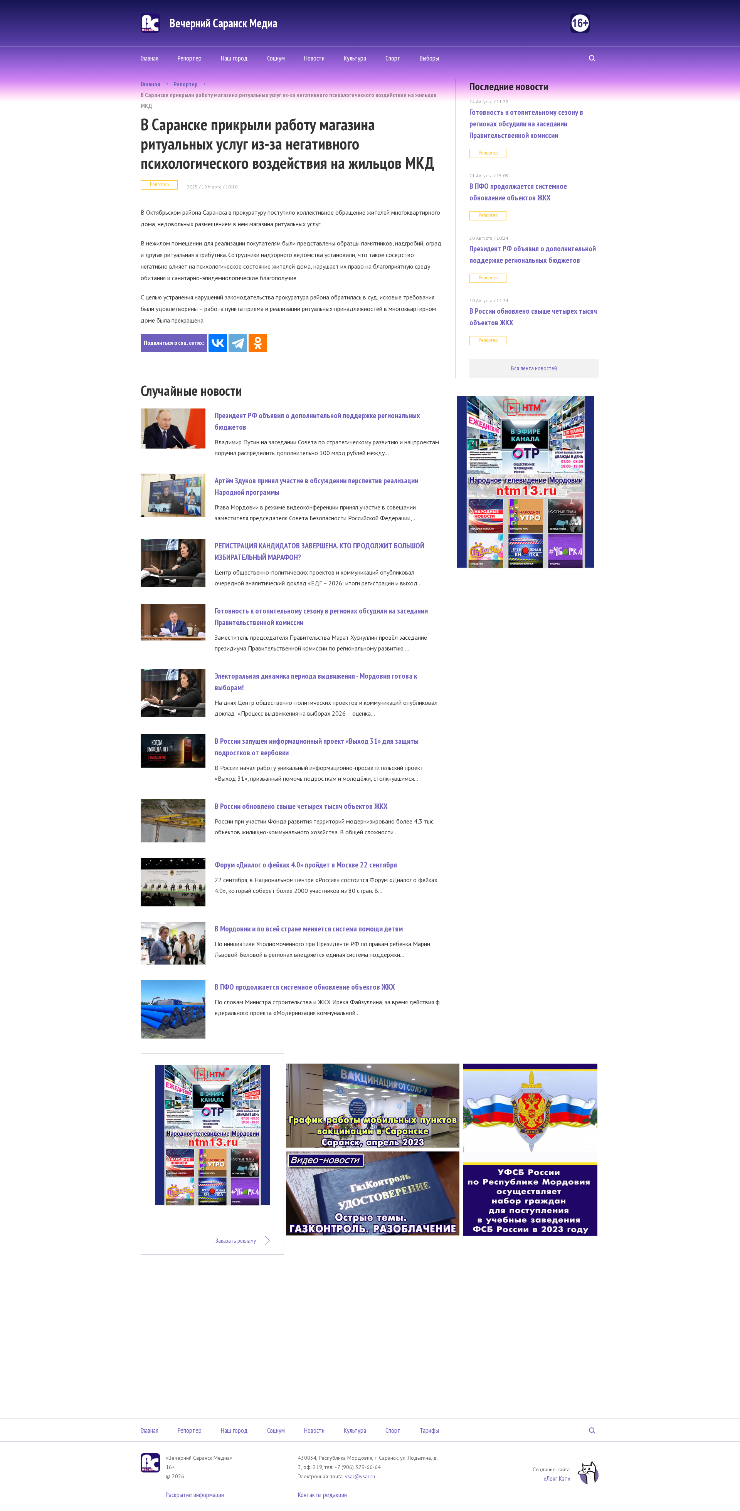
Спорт (392, 58)
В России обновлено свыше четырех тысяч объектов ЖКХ (301, 806)
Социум (276, 58)
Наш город (234, 58)
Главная (149, 58)
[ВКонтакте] (218, 343)
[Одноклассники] (258, 343)
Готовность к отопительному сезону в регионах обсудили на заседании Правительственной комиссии (526, 123)
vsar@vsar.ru (360, 1476)
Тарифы (429, 1430)
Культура (355, 58)
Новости (314, 58)
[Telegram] (238, 343)
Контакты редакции (322, 1494)
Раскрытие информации (195, 1494)
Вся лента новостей (534, 368)
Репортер (190, 58)
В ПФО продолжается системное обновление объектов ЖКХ (305, 987)
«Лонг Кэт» (556, 1478)
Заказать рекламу (235, 1240)
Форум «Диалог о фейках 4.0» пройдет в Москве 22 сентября (306, 865)
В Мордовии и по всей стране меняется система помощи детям (309, 929)
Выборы (429, 58)
